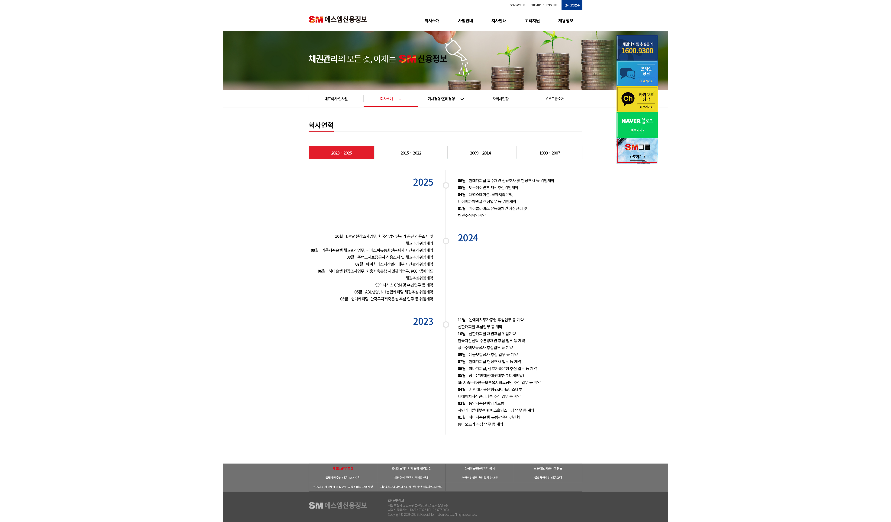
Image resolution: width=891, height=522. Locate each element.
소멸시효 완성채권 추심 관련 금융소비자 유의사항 (343, 487)
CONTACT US (517, 5)
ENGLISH (551, 5)
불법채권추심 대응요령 (548, 477)
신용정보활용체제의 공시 (480, 468)
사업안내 (465, 20)
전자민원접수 (572, 5)
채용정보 (565, 20)
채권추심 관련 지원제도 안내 (411, 477)
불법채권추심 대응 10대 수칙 (343, 477)
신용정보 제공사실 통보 (548, 468)
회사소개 (432, 20)
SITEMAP (536, 5)
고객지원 (532, 20)
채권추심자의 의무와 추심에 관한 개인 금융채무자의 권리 (411, 487)
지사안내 (498, 20)
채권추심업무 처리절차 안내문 (480, 477)
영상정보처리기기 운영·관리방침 (411, 468)
